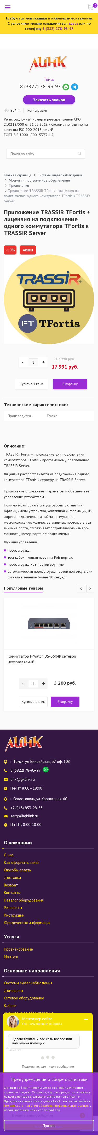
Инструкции (14, 915)
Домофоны (13, 990)
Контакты (12, 892)
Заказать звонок (49, 99)
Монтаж (11, 956)
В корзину (70, 384)
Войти (15, 110)
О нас (9, 854)
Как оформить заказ (21, 862)
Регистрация (37, 110)
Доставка (12, 877)
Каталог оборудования (24, 900)
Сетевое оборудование (24, 998)
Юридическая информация (27, 922)
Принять (49, 1125)
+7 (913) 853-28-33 (26, 807)
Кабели (10, 1005)
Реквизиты (13, 907)
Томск (49, 79)
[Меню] (8, 7)
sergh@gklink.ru (24, 815)
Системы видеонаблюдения (28, 982)
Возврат (11, 885)
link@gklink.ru (22, 779)
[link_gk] (74, 86)
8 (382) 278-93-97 (58, 28)
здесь (73, 23)
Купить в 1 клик (31, 384)
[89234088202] (66, 86)
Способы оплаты (18, 869)
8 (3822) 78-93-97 (40, 86)
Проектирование (18, 949)
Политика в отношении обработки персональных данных (46, 1105)
